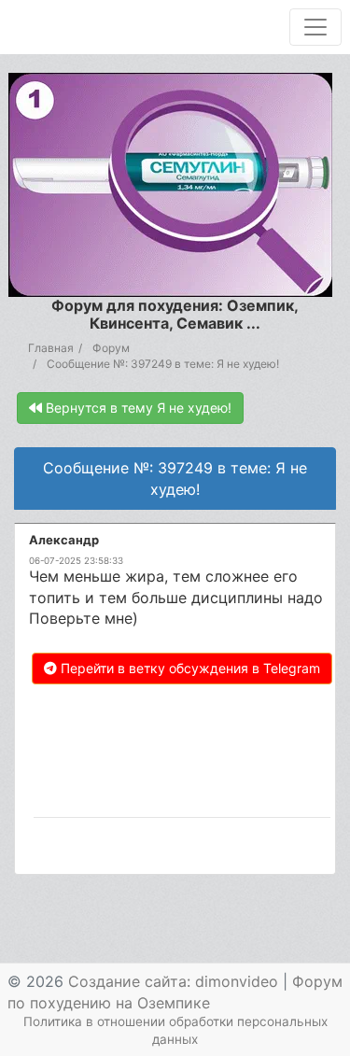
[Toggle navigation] (315, 27)
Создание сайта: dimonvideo (173, 981)
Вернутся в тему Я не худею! (136, 407)
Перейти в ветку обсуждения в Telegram (188, 668)
